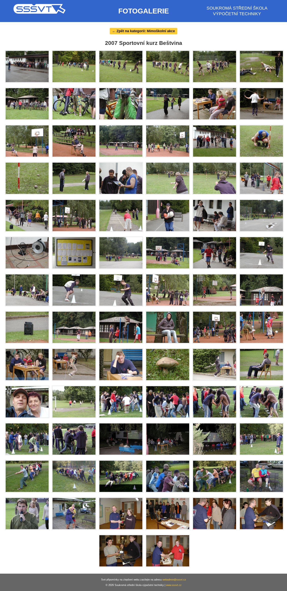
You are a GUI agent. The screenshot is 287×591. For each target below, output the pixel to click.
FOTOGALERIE (143, 11)
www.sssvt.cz (174, 585)
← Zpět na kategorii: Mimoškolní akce (143, 31)
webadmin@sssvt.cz (174, 579)
